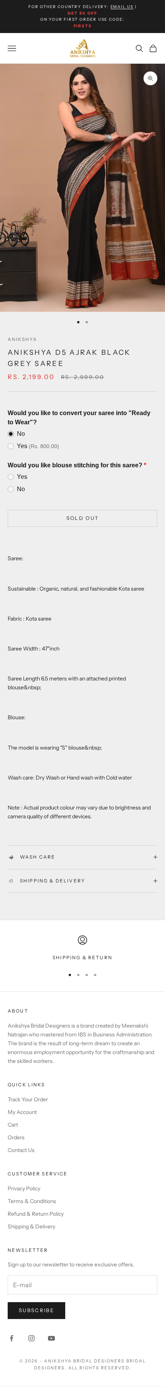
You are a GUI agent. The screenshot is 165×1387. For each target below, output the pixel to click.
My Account (22, 1112)
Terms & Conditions (32, 1201)
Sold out (82, 518)
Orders (16, 1137)
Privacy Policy (24, 1188)
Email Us (122, 6)
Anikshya (22, 339)
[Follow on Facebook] (11, 1338)
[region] (82, 948)
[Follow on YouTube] (51, 1338)
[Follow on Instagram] (31, 1338)
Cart (13, 1124)
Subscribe (36, 1310)
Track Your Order (28, 1099)
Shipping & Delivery (31, 1226)
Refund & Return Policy (36, 1213)
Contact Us (21, 1150)
